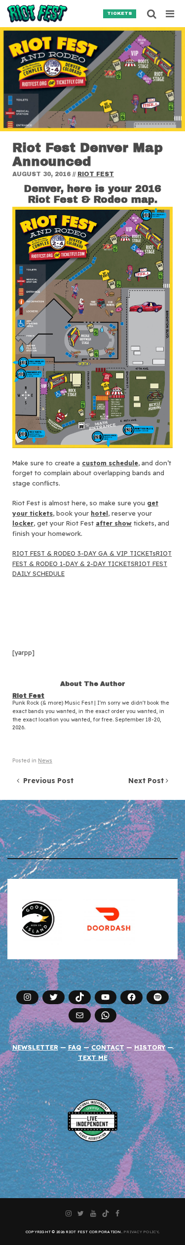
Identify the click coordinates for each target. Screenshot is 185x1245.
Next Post (147, 780)
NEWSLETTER (35, 1047)
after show (114, 523)
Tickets (119, 13)
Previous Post (46, 780)
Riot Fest (95, 174)
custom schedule (110, 463)
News (45, 760)
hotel (99, 513)
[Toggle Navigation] (170, 13)
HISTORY (149, 1047)
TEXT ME (93, 1057)
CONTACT (107, 1047)
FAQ (74, 1047)
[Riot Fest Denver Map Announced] (92, 79)
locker (23, 523)
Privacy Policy (140, 1231)
